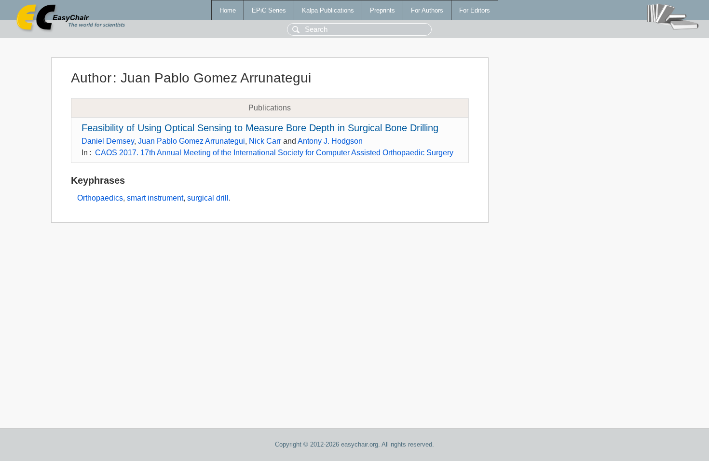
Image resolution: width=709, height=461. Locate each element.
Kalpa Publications (328, 10)
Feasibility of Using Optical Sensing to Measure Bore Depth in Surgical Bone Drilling (260, 127)
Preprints (382, 10)
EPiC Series (269, 10)
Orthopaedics (100, 198)
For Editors (474, 10)
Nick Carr (265, 141)
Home (227, 10)
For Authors (427, 10)
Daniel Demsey (108, 141)
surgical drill (208, 198)
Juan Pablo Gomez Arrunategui (191, 141)
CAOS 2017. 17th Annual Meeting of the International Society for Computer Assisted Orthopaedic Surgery (274, 153)
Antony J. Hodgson (330, 141)
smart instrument (155, 198)
